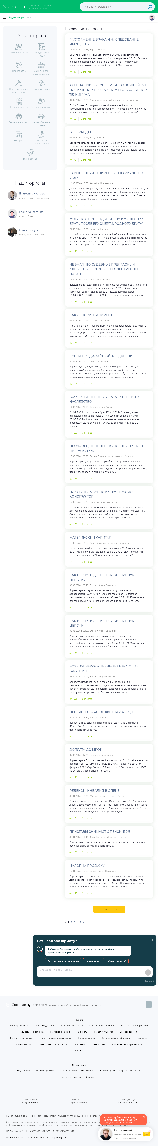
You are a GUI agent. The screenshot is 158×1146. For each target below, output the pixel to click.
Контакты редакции (71, 1077)
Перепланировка (86, 1038)
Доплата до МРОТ (85, 749)
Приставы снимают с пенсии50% (99, 831)
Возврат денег (82, 132)
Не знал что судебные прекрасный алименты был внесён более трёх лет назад (104, 269)
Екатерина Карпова (31, 193)
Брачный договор (45, 1025)
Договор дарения (128, 1031)
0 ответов (86, 71)
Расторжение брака (60, 1031)
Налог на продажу (87, 866)
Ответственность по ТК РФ (53, 1044)
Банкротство (99, 1044)
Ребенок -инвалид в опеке (94, 790)
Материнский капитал (90, 537)
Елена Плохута (28, 230)
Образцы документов (130, 1070)
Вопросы (32, 17)
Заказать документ (45, 1070)
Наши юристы (88, 1070)
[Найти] (151, 6)
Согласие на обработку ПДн (53, 1137)
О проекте (91, 1077)
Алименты (82, 1031)
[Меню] (5, 17)
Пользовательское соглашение (22, 1137)
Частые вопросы (68, 1070)
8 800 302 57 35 (127, 1102)
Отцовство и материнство (134, 1025)
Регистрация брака (19, 1025)
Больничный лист (24, 1044)
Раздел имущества (103, 1031)
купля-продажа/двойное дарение (101, 356)
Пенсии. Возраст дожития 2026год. (101, 712)
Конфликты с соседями (21, 1038)
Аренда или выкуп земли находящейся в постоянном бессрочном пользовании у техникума (108, 89)
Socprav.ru (14, 7)
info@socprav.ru (30, 1102)
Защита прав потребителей (116, 1038)
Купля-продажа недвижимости (55, 1038)
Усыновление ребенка (32, 1031)
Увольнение (79, 1044)
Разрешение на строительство (127, 1044)
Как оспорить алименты (92, 315)
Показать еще (109, 909)
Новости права (107, 1070)
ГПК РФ (79, 1050)
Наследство (143, 1038)
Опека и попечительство (101, 1025)
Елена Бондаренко (31, 212)
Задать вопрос (17, 17)
